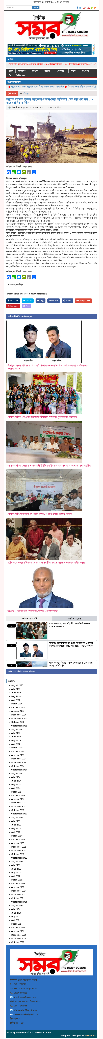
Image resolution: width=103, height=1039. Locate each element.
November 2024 (18, 762)
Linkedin (54, 300)
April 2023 (15, 832)
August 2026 (17, 685)
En (10, 75)
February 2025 (18, 751)
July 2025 (15, 733)
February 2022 (18, 883)
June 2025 (16, 736)
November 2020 (18, 938)
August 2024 (17, 773)
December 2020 (18, 935)
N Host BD (90, 1035)
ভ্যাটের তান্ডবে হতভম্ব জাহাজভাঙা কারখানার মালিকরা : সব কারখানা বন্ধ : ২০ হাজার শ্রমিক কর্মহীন (50, 101)
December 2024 (18, 758)
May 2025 (16, 740)
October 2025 (17, 722)
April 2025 (15, 744)
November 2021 (18, 894)
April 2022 (15, 876)
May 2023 (16, 828)
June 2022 (16, 869)
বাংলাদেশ (22, 71)
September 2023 (19, 813)
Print (27, 306)
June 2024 (16, 781)
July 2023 (15, 821)
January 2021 (17, 931)
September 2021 (19, 902)
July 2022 (15, 865)
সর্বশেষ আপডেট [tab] (29, 618)
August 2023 (17, 817)
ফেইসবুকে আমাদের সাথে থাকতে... (22, 671)
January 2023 (17, 843)
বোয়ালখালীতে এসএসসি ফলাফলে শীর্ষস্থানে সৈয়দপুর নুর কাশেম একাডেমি (42, 417)
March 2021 (16, 924)
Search (35, 7)
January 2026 (17, 711)
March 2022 (16, 879)
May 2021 (16, 916)
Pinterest (14, 306)
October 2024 (17, 766)
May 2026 (16, 696)
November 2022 (18, 850)
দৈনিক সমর (20, 75)
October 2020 (17, 942)
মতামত (48, 71)
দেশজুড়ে (61, 71)
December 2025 (18, 714)
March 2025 (16, 747)
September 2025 (19, 725)
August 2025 (17, 729)
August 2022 (17, 861)
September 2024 (19, 769)
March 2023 (16, 836)
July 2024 (15, 777)
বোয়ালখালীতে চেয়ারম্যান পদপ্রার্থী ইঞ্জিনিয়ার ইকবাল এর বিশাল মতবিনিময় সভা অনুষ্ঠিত (49, 465)
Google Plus (84, 300)
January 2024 (17, 799)
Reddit (68, 300)
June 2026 (16, 692)
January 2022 (17, 887)
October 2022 (17, 854)
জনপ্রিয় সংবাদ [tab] (74, 618)
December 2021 (18, 891)
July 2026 (15, 689)
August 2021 (17, 905)
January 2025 (17, 755)
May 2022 (16, 872)
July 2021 (15, 909)
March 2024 (16, 792)
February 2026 (18, 707)
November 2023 (18, 806)
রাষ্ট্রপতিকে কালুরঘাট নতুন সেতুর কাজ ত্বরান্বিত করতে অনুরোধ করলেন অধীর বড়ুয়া (46, 562)
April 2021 (15, 920)
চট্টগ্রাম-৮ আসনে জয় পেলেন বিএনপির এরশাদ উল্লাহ (33, 611)
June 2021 (16, 913)
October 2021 (17, 898)
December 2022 (18, 847)
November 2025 (18, 718)
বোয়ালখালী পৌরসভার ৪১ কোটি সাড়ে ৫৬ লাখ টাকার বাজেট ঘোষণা (40, 514)
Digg (41, 300)
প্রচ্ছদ (11, 71)
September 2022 (19, 858)
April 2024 (15, 788)
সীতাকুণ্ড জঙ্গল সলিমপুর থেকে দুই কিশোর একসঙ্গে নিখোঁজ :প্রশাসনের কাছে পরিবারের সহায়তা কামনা (71, 644)
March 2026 (16, 703)
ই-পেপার (85, 71)
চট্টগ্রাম (35, 71)
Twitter (28, 300)
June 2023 (16, 824)
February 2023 (18, 839)
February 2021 (18, 927)
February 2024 (18, 795)
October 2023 (17, 810)
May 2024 (16, 784)
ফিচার (73, 71)
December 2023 (18, 802)
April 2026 (15, 700)
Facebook (13, 300)
